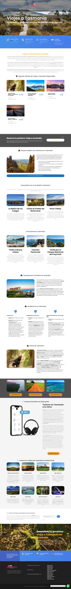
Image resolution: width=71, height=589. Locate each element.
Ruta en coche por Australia (28, 9)
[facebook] (62, 1)
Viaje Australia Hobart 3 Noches (51, 94)
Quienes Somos (59, 9)
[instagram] (44, 519)
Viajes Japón (49, 572)
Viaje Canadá (49, 565)
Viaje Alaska (49, 577)
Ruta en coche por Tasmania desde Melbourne (32, 94)
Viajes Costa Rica (50, 571)
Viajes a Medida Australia (39, 9)
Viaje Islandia (49, 575)
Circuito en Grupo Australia (16, 9)
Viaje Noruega (50, 567)
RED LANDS (33, 515)
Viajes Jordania (50, 574)
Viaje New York (50, 566)
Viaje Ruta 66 (49, 569)
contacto (17, 142)
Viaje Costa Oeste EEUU (51, 570)
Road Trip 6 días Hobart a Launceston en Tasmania (13, 94)
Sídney (11, 40)
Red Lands (43, 543)
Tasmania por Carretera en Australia (36, 275)
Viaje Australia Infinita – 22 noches (12, 119)
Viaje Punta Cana (50, 579)
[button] (68, 586)
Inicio (9, 9)
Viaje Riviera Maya (50, 576)
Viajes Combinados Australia (50, 9)
